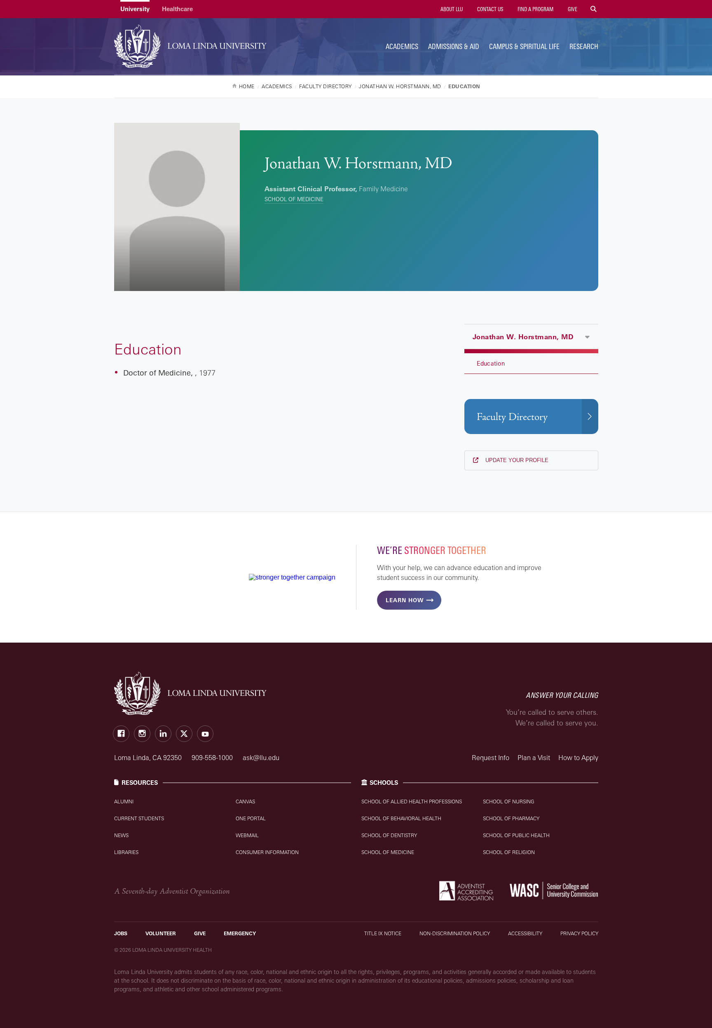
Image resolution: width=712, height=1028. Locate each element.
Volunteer (160, 933)
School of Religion (509, 852)
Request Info (490, 757)
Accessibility (525, 933)
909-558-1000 (213, 757)
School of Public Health (516, 835)
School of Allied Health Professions (411, 801)
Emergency (240, 933)
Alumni (124, 801)
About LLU (451, 9)
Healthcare (177, 8)
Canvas (245, 801)
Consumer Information (267, 852)
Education (491, 363)
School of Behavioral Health (401, 818)
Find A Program (534, 9)
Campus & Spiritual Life (524, 46)
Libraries (126, 852)
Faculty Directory (512, 417)
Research (583, 46)
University (135, 8)
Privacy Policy (579, 933)
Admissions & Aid (453, 46)
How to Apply (578, 757)
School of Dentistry (389, 835)
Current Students (139, 818)
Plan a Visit (534, 757)
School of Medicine (294, 199)
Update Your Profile (516, 460)
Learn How (405, 600)
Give (572, 9)
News (121, 835)
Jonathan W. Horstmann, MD (523, 337)
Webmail (247, 835)
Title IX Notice (382, 933)
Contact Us (489, 9)
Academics (402, 46)
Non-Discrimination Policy (454, 933)
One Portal (251, 818)
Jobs (120, 933)
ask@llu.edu (261, 757)
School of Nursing (508, 801)
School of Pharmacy (511, 818)
